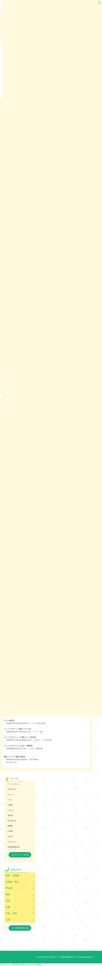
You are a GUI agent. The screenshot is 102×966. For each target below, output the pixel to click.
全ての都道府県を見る (20, 928)
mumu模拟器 (12, 965)
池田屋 (10, 815)
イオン (10, 800)
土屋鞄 (10, 805)
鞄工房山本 (11, 821)
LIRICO (10, 836)
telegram (27, 965)
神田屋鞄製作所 (13, 847)
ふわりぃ (10, 810)
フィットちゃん (13, 784)
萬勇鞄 (10, 826)
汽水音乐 (3, 965)
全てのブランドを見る (20, 855)
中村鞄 (10, 831)
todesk (33, 965)
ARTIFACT (11, 789)
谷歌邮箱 (20, 965)
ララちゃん (11, 842)
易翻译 (39, 965)
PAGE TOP (97, 935)
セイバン (10, 794)
